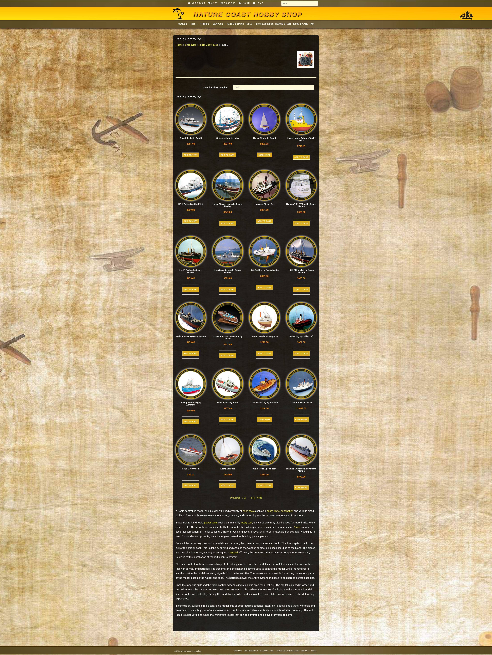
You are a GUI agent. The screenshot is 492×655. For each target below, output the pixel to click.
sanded (233, 552)
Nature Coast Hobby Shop (247, 14)
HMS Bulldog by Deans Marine (264, 270)
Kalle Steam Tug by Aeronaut (264, 402)
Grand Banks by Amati (191, 138)
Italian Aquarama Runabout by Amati (227, 337)
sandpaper (287, 511)
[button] (184, 24)
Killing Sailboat (227, 468)
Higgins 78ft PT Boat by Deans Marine (301, 205)
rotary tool (246, 522)
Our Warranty (251, 651)
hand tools (249, 511)
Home (179, 44)
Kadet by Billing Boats (227, 402)
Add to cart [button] (191, 155)
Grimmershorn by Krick (227, 138)
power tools (210, 522)
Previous (235, 497)
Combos (182, 24)
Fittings (204, 24)
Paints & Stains (235, 24)
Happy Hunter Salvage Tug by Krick (301, 139)
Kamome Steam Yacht (301, 402)
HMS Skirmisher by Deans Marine (301, 271)
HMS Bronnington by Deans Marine (227, 271)
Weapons (218, 24)
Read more (264, 155)
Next (259, 497)
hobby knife (273, 511)
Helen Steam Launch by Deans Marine (227, 205)
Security (264, 651)
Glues (297, 527)
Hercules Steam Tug (264, 204)
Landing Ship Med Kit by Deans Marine (301, 469)
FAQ (312, 24)
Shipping (237, 651)
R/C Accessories (265, 24)
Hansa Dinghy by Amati (264, 138)
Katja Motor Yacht (190, 468)
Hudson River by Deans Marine (191, 336)
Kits (193, 24)
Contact (305, 651)
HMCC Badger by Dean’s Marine (191, 271)
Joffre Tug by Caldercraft (301, 336)
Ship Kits (190, 44)
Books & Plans (300, 24)
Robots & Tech (283, 24)
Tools (248, 24)
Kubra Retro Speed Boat (264, 468)
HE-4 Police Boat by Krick (190, 204)
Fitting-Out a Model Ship (287, 651)
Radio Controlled (208, 44)
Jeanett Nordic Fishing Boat (264, 336)
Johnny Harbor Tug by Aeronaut (190, 403)
